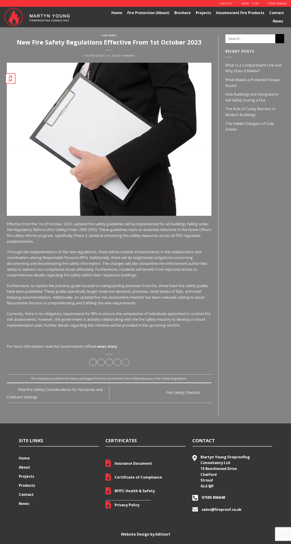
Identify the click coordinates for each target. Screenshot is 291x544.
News (278, 21)
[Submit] (279, 38)
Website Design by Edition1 (145, 534)
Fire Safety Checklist (183, 392)
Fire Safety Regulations (171, 378)
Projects (203, 12)
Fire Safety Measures (139, 378)
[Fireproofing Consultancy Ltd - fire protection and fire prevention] (41, 17)
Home (116, 12)
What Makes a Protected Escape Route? (252, 82)
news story (106, 346)
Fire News (109, 35)
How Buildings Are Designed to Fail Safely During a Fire (251, 97)
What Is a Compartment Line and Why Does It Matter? (253, 68)
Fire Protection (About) (148, 12)
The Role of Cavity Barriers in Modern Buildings (250, 111)
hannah (128, 55)
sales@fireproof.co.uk (221, 509)
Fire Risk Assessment (109, 378)
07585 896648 (213, 497)
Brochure (182, 12)
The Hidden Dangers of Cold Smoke (249, 126)
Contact (276, 12)
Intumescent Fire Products (240, 12)
